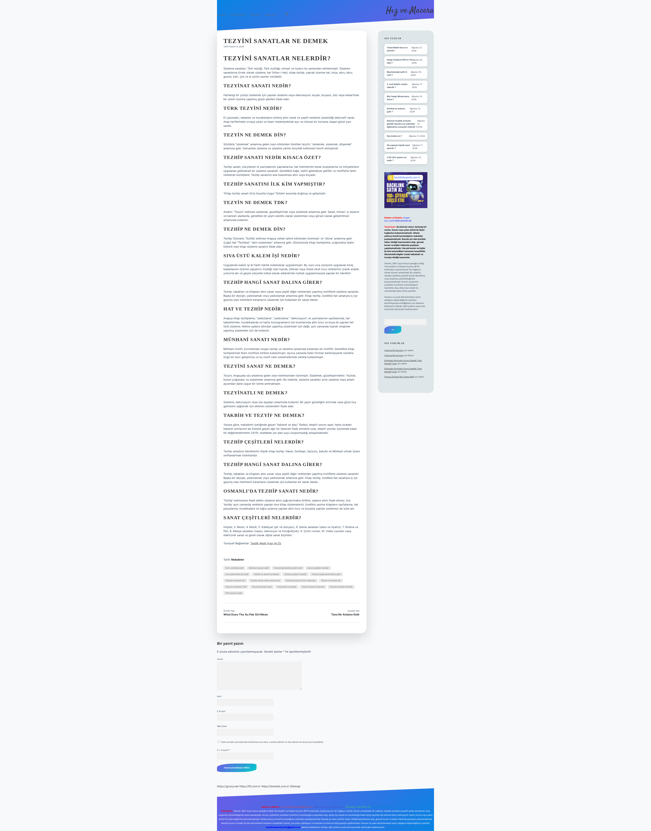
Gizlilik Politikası (238, 15)
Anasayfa (221, 15)
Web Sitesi (222, 726)
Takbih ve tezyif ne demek (266, 574)
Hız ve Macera (410, 10)
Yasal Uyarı (255, 15)
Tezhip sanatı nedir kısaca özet (265, 580)
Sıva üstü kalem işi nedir (236, 574)
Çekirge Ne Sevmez (393, 350)
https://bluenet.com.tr (275, 786)
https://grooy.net (228, 786)
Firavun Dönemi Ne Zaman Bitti (399, 377)
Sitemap (295, 786)
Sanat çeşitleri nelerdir (318, 568)
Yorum (220, 659)
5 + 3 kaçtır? (223, 750)
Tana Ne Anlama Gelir (345, 614)
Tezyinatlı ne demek (286, 586)
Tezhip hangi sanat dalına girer (326, 574)
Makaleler (237, 559)
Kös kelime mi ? (394, 136)
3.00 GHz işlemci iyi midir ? (396, 159)
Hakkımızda (270, 15)
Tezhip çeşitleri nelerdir (295, 574)
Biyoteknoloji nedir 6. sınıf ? (397, 73)
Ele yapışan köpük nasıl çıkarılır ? (398, 146)
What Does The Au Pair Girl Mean (245, 614)
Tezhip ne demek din (235, 580)
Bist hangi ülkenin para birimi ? (398, 98)
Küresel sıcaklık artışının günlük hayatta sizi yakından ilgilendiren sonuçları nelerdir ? (402, 123)
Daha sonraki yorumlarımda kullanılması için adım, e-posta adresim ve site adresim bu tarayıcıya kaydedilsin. (272, 742)
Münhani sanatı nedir (259, 568)
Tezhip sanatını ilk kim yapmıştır (300, 580)
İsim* (219, 696)
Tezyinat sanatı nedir (262, 586)
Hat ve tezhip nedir (234, 568)
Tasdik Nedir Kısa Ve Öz (265, 543)
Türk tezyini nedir (233, 593)
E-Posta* (221, 711)
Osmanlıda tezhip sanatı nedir (288, 568)
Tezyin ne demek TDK (235, 586)
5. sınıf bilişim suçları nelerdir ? (397, 85)
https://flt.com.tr (249, 786)
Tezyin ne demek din (331, 580)
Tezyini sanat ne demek (313, 586)
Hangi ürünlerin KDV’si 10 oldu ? (399, 61)
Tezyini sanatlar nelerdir (341, 586)
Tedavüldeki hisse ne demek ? (397, 49)
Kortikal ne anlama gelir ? (396, 110)
